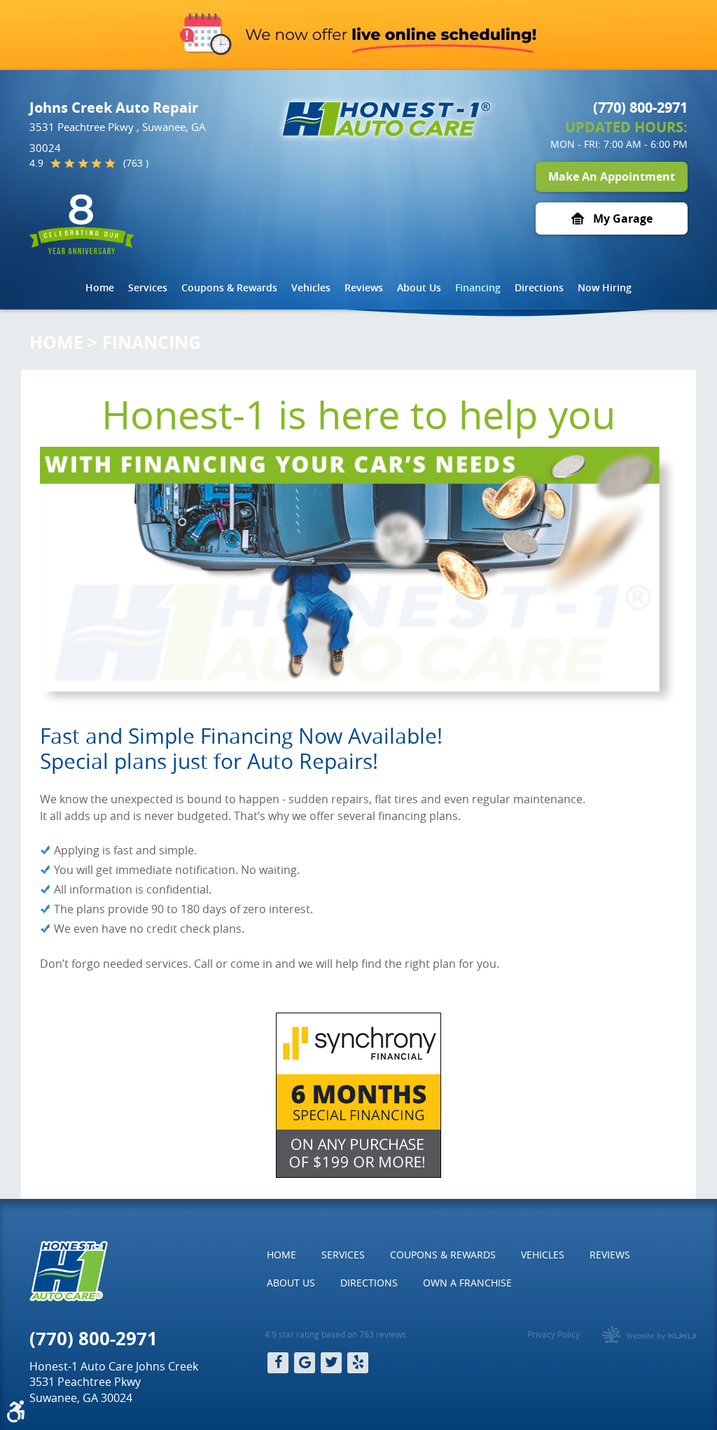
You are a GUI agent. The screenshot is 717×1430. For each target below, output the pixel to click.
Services (147, 287)
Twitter (331, 1362)
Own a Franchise (467, 1282)
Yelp (357, 1362)
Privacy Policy (553, 1334)
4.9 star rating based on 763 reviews (335, 1334)
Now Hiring (605, 287)
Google (304, 1362)
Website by (649, 1334)
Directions (539, 287)
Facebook (277, 1362)
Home (99, 287)
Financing (478, 287)
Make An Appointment (611, 176)
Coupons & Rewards (229, 287)
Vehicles (310, 287)
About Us (419, 287)
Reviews (363, 287)
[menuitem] (99, 288)
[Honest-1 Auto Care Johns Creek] (386, 119)
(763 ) (135, 163)
